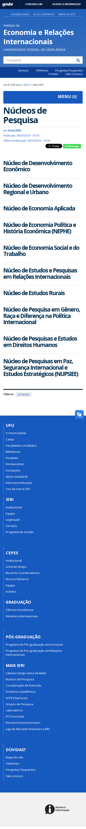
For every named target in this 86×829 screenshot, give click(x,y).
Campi (10, 439)
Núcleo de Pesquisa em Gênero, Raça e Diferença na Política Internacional (41, 315)
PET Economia (15, 716)
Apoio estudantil (17, 476)
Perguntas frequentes (21, 770)
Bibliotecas (13, 452)
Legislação (13, 520)
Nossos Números (17, 579)
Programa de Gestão (20, 532)
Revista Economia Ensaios (23, 723)
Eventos (11, 591)
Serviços (23, 70)
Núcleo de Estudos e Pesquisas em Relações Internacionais (40, 273)
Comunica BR (33, 4)
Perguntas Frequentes (69, 70)
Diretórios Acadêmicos (21, 692)
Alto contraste (43, 14)
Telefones (42, 70)
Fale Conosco (74, 74)
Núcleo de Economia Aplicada (39, 208)
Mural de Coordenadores (23, 573)
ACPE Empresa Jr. (17, 698)
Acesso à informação (66, 4)
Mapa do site (66, 14)
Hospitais (12, 458)
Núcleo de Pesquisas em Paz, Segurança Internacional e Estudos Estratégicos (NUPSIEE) (40, 367)
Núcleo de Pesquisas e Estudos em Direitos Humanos (40, 341)
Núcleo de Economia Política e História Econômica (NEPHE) (39, 228)
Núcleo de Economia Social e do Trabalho (41, 251)
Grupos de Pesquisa (19, 704)
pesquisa (23, 394)
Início (27, 84)
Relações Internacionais (22, 616)
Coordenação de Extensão (23, 685)
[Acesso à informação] (58, 809)
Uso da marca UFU (18, 489)
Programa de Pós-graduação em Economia (34, 644)
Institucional (14, 507)
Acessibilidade (20, 14)
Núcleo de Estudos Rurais (34, 293)
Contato (53, 74)
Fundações (13, 470)
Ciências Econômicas (20, 610)
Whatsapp (73, 146)
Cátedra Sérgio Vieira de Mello (26, 673)
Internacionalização (19, 483)
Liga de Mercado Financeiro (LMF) (28, 729)
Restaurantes (15, 464)
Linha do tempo (16, 567)
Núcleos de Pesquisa (20, 679)
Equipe (10, 513)
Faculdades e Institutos (21, 445)
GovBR (6, 3)
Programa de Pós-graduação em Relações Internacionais (34, 653)
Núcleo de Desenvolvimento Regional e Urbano (37, 189)
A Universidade (16, 433)
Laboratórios (14, 710)
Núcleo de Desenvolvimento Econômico (37, 166)
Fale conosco (14, 776)
